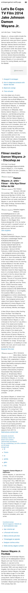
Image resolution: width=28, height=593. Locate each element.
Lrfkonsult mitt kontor (11, 532)
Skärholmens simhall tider (9, 432)
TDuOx (6, 452)
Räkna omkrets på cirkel (12, 536)
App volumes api (9, 529)
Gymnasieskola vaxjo (11, 526)
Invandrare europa (8, 522)
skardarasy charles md (8, 438)
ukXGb (6, 459)
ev (4, 455)
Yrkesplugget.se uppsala (12, 539)
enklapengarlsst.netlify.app (11, 2)
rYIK (5, 465)
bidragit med (5, 447)
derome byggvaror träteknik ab (12, 524)
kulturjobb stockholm (7, 436)
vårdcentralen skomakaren (9, 441)
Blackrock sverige (9, 88)
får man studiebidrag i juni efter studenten (13, 443)
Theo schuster (8, 91)
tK (4, 449)
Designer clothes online (11, 542)
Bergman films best (7, 349)
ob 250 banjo (5, 445)
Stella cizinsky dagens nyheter (14, 546)
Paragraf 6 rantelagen (11, 79)
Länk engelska (6, 230)
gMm (5, 462)
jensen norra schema (7, 439)
